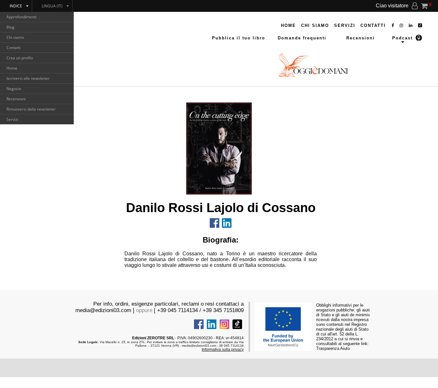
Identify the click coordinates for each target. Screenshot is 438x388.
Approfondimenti (21, 17)
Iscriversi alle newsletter (28, 78)
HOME (288, 25)
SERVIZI (344, 25)
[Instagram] (402, 25)
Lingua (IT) (52, 6)
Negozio (13, 88)
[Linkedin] (411, 25)
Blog (10, 27)
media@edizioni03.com (103, 310)
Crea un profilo (19, 58)
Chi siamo (15, 37)
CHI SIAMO (315, 25)
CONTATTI (373, 25)
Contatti (13, 47)
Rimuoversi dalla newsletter (31, 109)
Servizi (12, 119)
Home (11, 68)
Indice (16, 6)
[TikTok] (420, 25)
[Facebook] (393, 25)
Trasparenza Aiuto (333, 348)
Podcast (402, 38)
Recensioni (16, 99)
